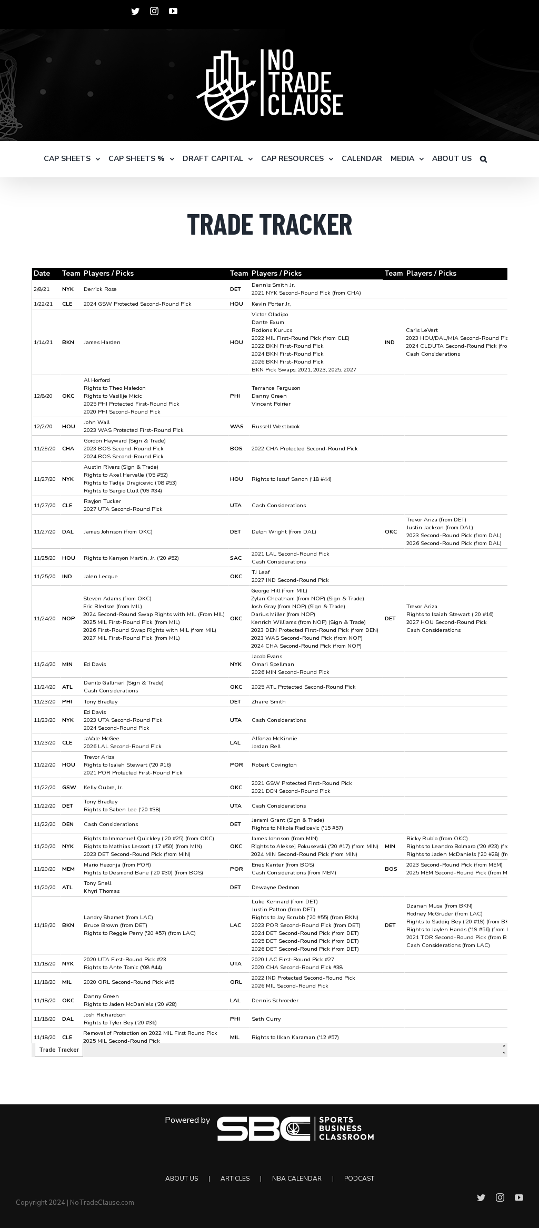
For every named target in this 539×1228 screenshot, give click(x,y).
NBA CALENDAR (297, 1178)
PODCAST (359, 1178)
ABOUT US (181, 1178)
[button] (483, 159)
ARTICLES (235, 1178)
